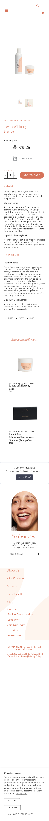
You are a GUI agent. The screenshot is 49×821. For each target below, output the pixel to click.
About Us (13, 570)
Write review (24, 477)
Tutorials (12, 630)
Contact (12, 609)
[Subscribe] (37, 554)
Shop (10, 602)
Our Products (15, 578)
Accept (12, 801)
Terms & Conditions (15, 654)
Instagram (14, 635)
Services (12, 586)
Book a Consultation (20, 614)
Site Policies (32, 654)
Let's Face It (14, 594)
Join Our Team (16, 625)
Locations (13, 620)
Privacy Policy (22, 794)
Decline (12, 808)
